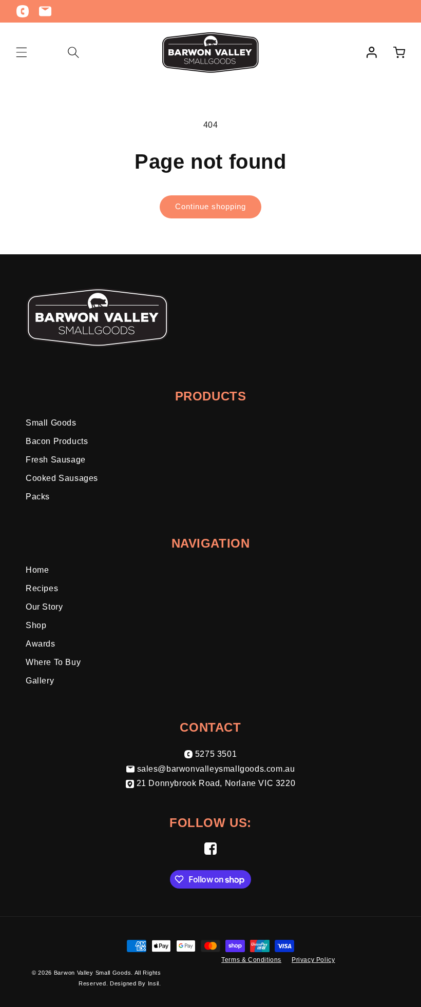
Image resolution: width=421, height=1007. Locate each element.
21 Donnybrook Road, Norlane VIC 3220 (216, 783)
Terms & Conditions (251, 959)
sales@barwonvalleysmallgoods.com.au (216, 768)
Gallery (40, 680)
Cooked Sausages (62, 478)
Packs (38, 496)
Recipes (42, 588)
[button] (21, 52)
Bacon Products (57, 441)
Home (37, 570)
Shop (36, 625)
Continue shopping (210, 206)
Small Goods (51, 422)
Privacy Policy (313, 959)
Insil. (154, 983)
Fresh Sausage (56, 459)
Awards (40, 643)
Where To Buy (53, 662)
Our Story (44, 606)
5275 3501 (216, 754)
